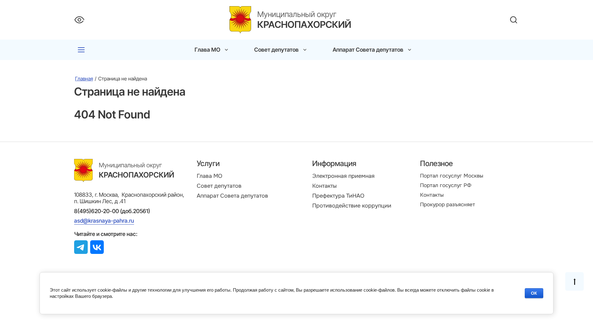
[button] (81, 50)
